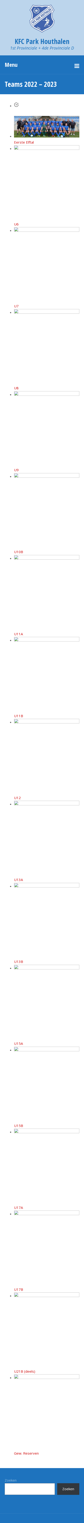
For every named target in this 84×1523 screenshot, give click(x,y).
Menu (11, 64)
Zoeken (11, 1480)
